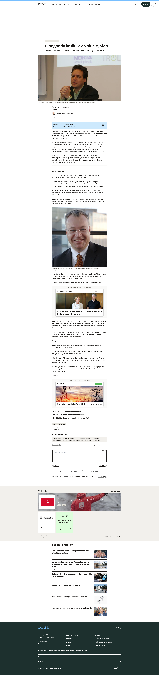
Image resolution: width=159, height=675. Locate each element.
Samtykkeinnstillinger (102, 639)
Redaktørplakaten (80, 651)
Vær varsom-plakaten (64, 651)
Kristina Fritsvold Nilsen (46, 637)
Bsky (68, 645)
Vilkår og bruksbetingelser (103, 642)
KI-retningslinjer (100, 645)
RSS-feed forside (72, 635)
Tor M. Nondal (43, 644)
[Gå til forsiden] (42, 4)
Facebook (69, 639)
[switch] (104, 125)
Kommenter (66, 107)
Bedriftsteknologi (52, 41)
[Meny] (153, 4)
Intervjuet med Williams (60, 358)
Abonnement (42, 657)
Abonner (146, 4)
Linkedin (69, 642)
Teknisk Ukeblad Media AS (53, 668)
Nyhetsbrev (99, 635)
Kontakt (41, 661)
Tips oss (116, 627)
